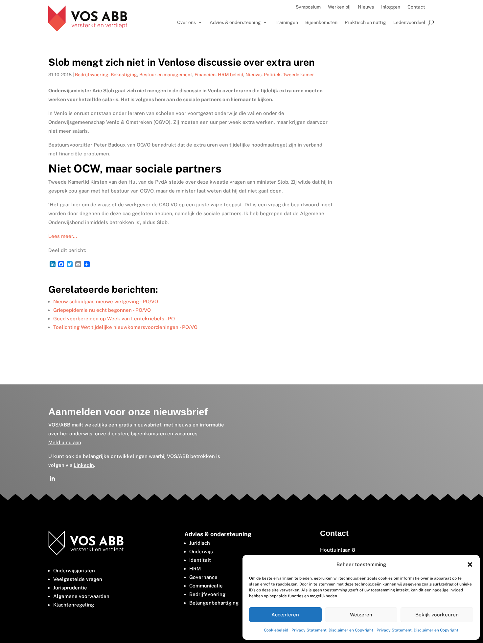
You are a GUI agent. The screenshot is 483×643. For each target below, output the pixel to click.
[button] (470, 564)
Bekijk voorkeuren (437, 614)
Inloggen (390, 7)
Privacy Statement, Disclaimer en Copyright (332, 630)
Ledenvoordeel (409, 22)
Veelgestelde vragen (77, 579)
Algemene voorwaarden (81, 596)
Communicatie (206, 585)
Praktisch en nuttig (365, 22)
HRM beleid (230, 74)
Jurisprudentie (70, 587)
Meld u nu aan (64, 442)
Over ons (186, 22)
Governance (203, 577)
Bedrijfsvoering (91, 74)
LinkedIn (84, 465)
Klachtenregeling (73, 605)
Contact (416, 7)
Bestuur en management (165, 74)
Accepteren (285, 614)
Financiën (205, 74)
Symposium (308, 7)
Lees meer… (62, 236)
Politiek (272, 74)
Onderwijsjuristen (74, 570)
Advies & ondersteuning (235, 22)
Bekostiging (124, 74)
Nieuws (366, 7)
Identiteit (200, 560)
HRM (195, 568)
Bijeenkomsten (321, 22)
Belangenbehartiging (214, 603)
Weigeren (361, 614)
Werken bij (339, 7)
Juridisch (199, 543)
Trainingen (286, 22)
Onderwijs (201, 551)
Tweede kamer (298, 74)
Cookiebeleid (276, 630)
